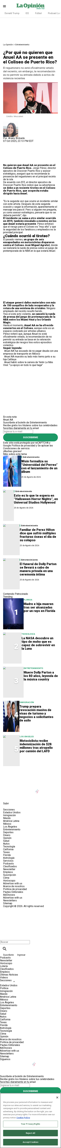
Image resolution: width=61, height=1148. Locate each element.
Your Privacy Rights (30, 1124)
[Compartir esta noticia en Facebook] (14, 143)
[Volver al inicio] (30, 919)
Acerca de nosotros (14, 886)
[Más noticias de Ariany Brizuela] (10, 123)
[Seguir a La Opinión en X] (14, 789)
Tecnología (28, 634)
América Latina (11, 820)
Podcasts (8, 863)
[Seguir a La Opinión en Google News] (45, 789)
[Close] (57, 1097)
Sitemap (7, 903)
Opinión (7, 838)
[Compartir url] (6, 160)
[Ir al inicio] (30, 775)
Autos (6, 843)
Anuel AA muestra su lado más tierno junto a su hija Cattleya (29, 358)
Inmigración (26, 702)
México (7, 823)
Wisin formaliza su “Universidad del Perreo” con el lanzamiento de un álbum (39, 466)
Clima (6, 877)
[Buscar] (4, 948)
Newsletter (9, 869)
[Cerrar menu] (3, 936)
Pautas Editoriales (13, 891)
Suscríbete (8, 955)
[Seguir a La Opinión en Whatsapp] (7, 796)
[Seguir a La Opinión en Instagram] (22, 789)
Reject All (30, 1133)
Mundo (7, 818)
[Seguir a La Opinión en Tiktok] (37, 789)
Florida (28, 600)
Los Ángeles (27, 737)
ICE (27, 13)
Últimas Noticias (9, 974)
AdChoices (9, 894)
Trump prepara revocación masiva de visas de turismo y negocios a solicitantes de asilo (36, 713)
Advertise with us (12, 883)
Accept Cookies (30, 1142)
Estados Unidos (11, 812)
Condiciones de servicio (16, 448)
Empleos (8, 872)
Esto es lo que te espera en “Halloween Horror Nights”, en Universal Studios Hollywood (36, 499)
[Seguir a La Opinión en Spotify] (14, 796)
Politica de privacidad (15, 889)
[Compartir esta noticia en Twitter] (22, 143)
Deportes (8, 832)
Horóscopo (9, 880)
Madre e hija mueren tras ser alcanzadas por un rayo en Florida (39, 607)
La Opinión (8, 44)
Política (4, 988)
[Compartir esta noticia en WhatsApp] (7, 143)
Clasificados (10, 866)
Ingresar (21, 955)
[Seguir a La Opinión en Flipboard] (52, 789)
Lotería (4, 966)
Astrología (8, 857)
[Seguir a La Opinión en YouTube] (30, 789)
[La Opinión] (30, 6)
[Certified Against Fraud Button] (14, 909)
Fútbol (38, 13)
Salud (6, 840)
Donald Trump (12, 13)
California (8, 849)
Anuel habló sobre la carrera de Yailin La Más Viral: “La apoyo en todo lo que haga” (28, 364)
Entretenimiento (22, 44)
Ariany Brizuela (16, 138)
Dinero (6, 835)
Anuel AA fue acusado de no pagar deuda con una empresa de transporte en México (30, 352)
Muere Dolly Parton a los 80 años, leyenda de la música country (41, 675)
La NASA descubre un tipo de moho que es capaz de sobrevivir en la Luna (38, 643)
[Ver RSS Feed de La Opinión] (21, 796)
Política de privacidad (23, 445)
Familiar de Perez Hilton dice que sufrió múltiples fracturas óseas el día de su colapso (38, 535)
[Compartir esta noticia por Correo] (29, 143)
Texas (6, 852)
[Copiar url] (10, 153)
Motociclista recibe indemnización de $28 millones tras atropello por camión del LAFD (36, 746)
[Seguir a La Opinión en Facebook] (7, 789)
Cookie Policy (23, 1117)
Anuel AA (27, 165)
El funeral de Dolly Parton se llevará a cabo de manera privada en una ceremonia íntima (38, 569)
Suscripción (9, 874)
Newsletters (10, 900)
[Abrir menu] (4, 6)
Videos (4, 977)
